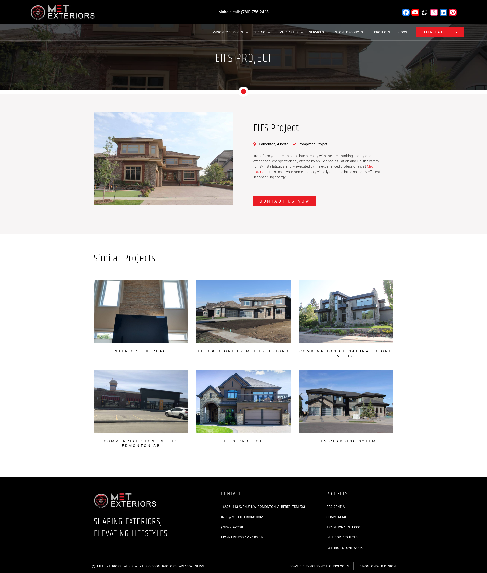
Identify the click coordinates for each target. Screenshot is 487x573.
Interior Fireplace (141, 351)
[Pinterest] (453, 12)
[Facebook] (406, 12)
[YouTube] (415, 12)
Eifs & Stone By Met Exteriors (243, 351)
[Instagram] (434, 12)
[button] (245, 32)
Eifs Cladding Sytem (345, 441)
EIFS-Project (243, 441)
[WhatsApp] (424, 12)
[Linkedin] (443, 12)
